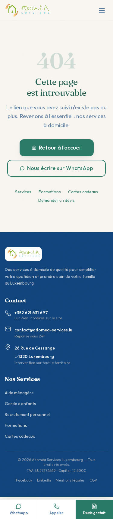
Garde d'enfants (20, 403)
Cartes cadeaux (83, 192)
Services (23, 192)
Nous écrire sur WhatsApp (60, 168)
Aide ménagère (19, 392)
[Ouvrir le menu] (102, 10)
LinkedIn (44, 480)
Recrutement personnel (27, 414)
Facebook (24, 480)
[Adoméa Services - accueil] (27, 10)
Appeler (56, 513)
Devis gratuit (94, 513)
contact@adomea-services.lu (43, 330)
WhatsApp (19, 513)
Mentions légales (70, 480)
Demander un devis (56, 200)
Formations (50, 192)
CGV (93, 480)
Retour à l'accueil (60, 147)
